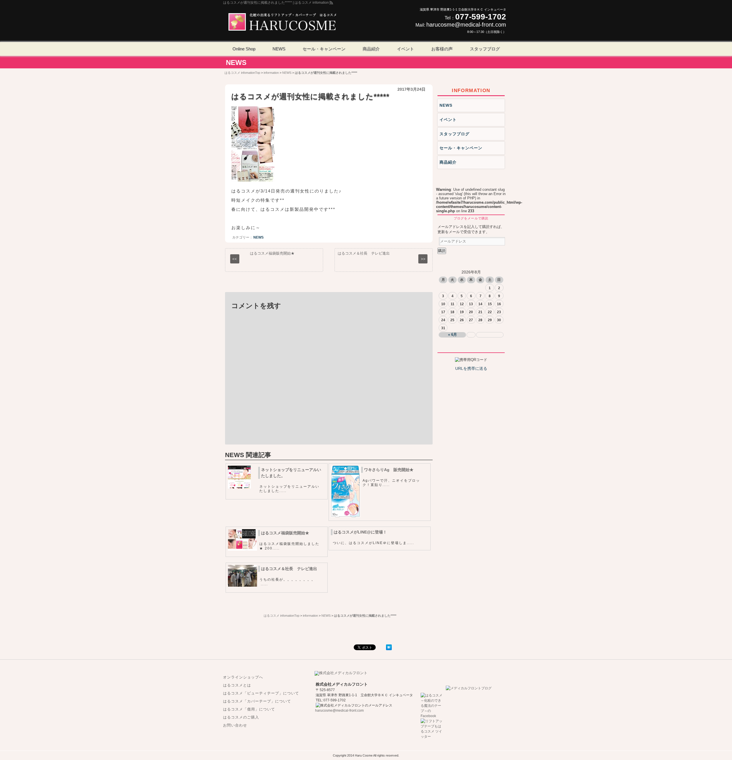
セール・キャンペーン (460, 148)
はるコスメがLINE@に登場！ (360, 532)
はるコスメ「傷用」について (249, 709)
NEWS (236, 62)
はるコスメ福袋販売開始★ (285, 533)
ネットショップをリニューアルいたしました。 (291, 472)
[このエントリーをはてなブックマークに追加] (389, 649)
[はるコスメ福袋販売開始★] (242, 549)
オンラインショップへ (243, 677)
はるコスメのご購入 (241, 717)
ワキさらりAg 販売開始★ (388, 469)
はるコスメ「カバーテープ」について (257, 701)
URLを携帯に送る (471, 368)
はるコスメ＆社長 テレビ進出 (289, 568)
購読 (441, 251)
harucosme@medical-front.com (466, 24)
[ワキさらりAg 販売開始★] (345, 516)
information (471, 90)
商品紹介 (448, 162)
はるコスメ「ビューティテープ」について (261, 693)
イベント (448, 119)
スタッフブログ (454, 134)
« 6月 (452, 334)
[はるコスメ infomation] (282, 22)
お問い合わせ (235, 725)
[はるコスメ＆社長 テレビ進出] (242, 585)
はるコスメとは (237, 685)
